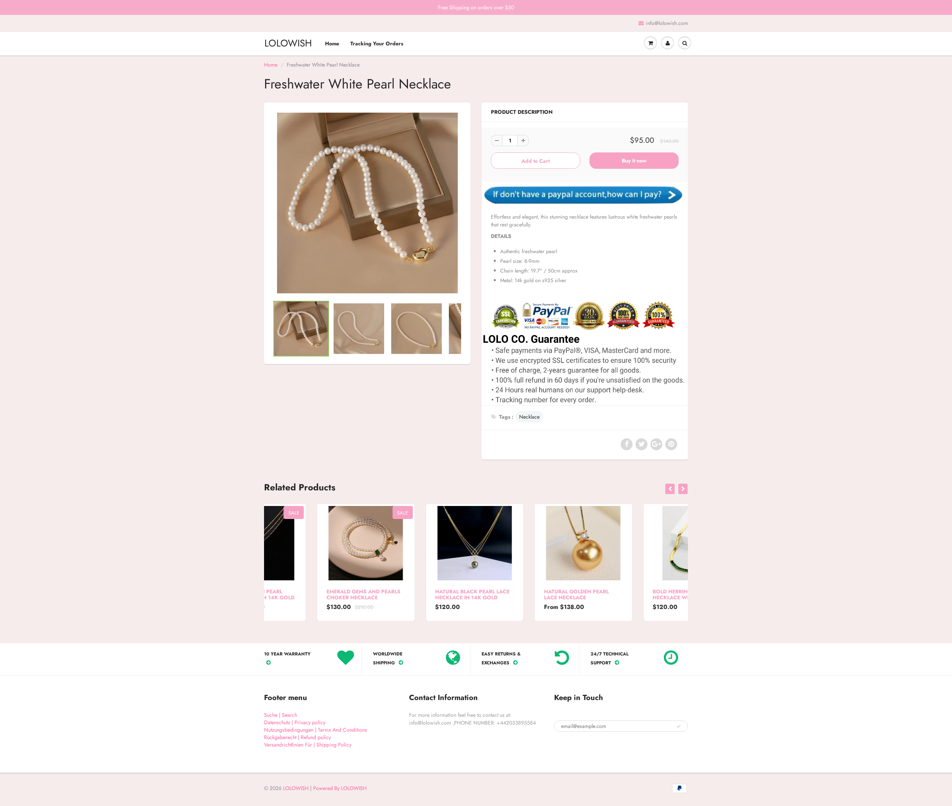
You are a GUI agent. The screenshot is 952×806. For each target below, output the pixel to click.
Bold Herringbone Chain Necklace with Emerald (636, 594)
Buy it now (634, 160)
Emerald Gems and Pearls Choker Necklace (310, 594)
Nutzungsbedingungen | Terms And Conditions (315, 730)
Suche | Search (280, 715)
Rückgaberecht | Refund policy (297, 737)
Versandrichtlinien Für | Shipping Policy (307, 744)
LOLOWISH (288, 43)
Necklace (529, 416)
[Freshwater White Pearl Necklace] (367, 203)
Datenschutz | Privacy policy (294, 722)
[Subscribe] (678, 726)
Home (332, 43)
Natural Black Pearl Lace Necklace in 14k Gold (419, 594)
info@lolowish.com (667, 23)
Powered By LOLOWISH (340, 788)
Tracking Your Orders (376, 43)
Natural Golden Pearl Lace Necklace (523, 594)
